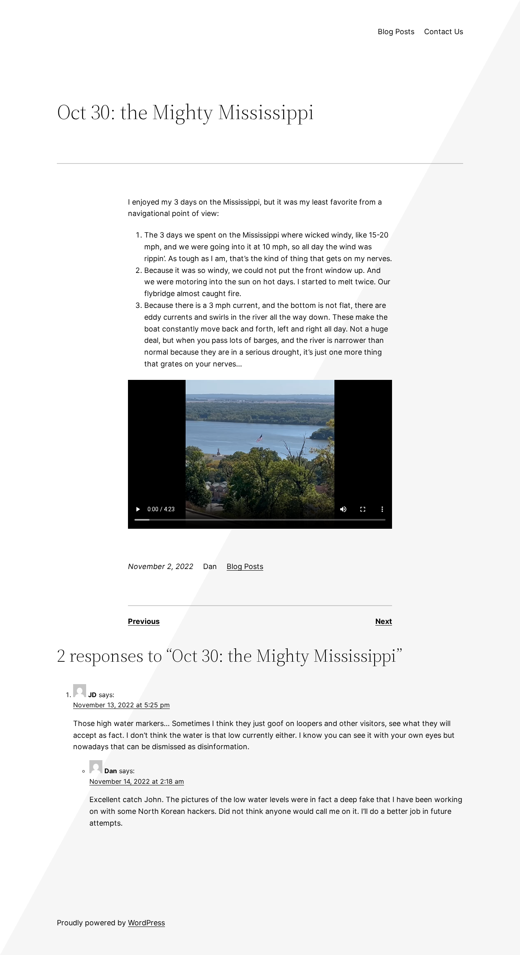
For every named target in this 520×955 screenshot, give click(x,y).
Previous (144, 621)
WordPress (146, 922)
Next (383, 621)
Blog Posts (245, 566)
